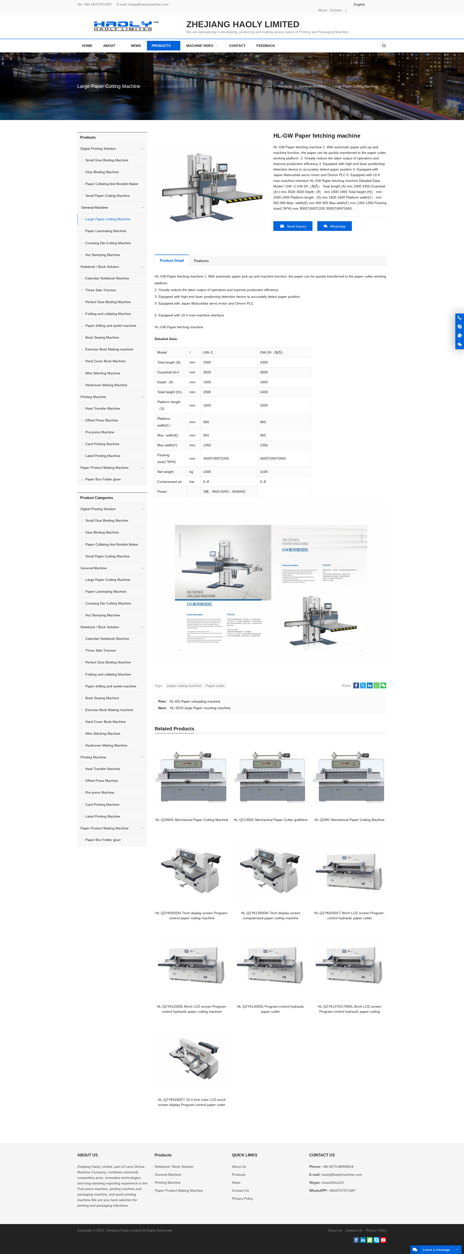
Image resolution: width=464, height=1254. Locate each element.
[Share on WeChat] (383, 687)
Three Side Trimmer (100, 290)
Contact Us (240, 1190)
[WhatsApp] (369, 1242)
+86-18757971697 (98, 4)
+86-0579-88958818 (338, 1166)
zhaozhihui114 (333, 1182)
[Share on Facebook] (356, 687)
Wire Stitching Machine (102, 373)
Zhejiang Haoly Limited (94, 1166)
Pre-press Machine (99, 432)
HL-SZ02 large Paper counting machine (200, 708)
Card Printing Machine (102, 444)
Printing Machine (93, 397)
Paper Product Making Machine (104, 468)
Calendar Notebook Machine (107, 278)
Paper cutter (215, 686)
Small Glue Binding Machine (106, 160)
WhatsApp (338, 226)
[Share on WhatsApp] (376, 687)
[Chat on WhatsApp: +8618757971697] (459, 335)
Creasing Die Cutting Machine (108, 243)
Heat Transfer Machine (102, 408)
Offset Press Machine (101, 420)
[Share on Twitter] (363, 687)
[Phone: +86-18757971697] (459, 318)
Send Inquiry (296, 226)
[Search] (384, 45)
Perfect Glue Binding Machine (108, 302)
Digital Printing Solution (98, 148)
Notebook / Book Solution (99, 267)
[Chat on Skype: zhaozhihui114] (459, 326)
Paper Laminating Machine (105, 231)
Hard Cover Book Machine (105, 361)
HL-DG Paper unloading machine (195, 701)
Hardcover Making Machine (106, 385)
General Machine (312, 86)
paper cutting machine (184, 686)
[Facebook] (356, 1242)
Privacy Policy (242, 1198)
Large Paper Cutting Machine (108, 86)
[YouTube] (383, 1242)
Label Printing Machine (102, 456)
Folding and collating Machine (108, 314)
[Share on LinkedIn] (369, 687)
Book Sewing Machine (102, 337)
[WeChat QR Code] (459, 344)
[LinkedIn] (363, 1242)
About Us (239, 1166)
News (236, 1182)
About (322, 10)
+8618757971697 (342, 1190)
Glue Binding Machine (102, 172)
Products (285, 86)
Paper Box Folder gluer (103, 479)
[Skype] (376, 1242)
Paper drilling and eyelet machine (110, 326)
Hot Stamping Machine (102, 255)
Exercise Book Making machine (109, 349)
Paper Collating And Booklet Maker (111, 184)
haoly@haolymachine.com (148, 4)
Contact (336, 10)
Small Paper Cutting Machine (107, 196)
